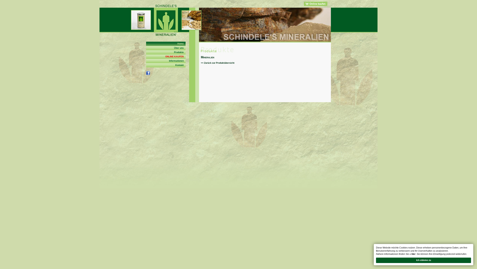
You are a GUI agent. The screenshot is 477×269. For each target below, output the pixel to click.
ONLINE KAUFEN (174, 56)
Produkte (179, 52)
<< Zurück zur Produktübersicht (217, 63)
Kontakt (179, 65)
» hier (413, 254)
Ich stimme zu (423, 260)
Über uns (179, 48)
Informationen (176, 61)
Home (180, 43)
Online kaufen (317, 3)
